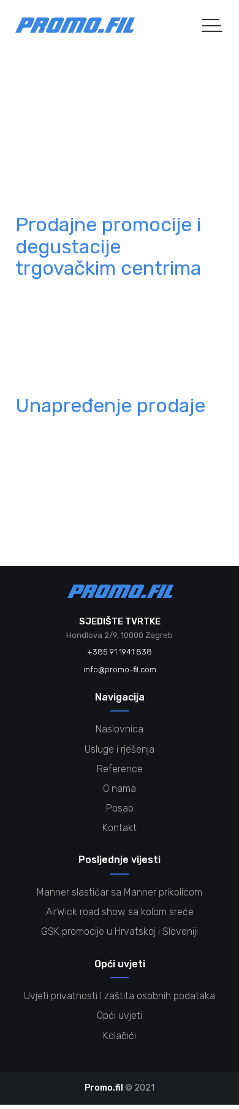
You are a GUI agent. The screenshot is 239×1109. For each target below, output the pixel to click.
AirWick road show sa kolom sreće (120, 912)
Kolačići (119, 1036)
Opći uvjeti (119, 1015)
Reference (54, 154)
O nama (119, 788)
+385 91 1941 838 (119, 651)
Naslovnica (119, 729)
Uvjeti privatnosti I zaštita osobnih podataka (119, 996)
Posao (120, 808)
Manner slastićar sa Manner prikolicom (119, 892)
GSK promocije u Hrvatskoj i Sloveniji (119, 931)
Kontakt (119, 828)
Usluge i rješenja (119, 749)
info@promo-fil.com (119, 669)
